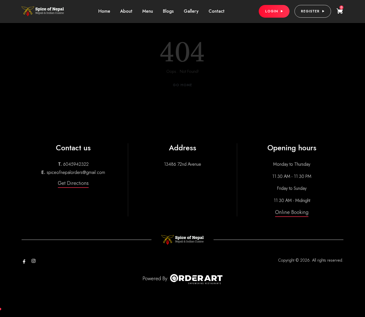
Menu (147, 11)
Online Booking (291, 212)
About (126, 11)
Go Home (182, 84)
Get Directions (73, 183)
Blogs (168, 11)
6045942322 (76, 164)
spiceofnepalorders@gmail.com (76, 172)
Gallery (191, 11)
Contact (216, 11)
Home (104, 11)
